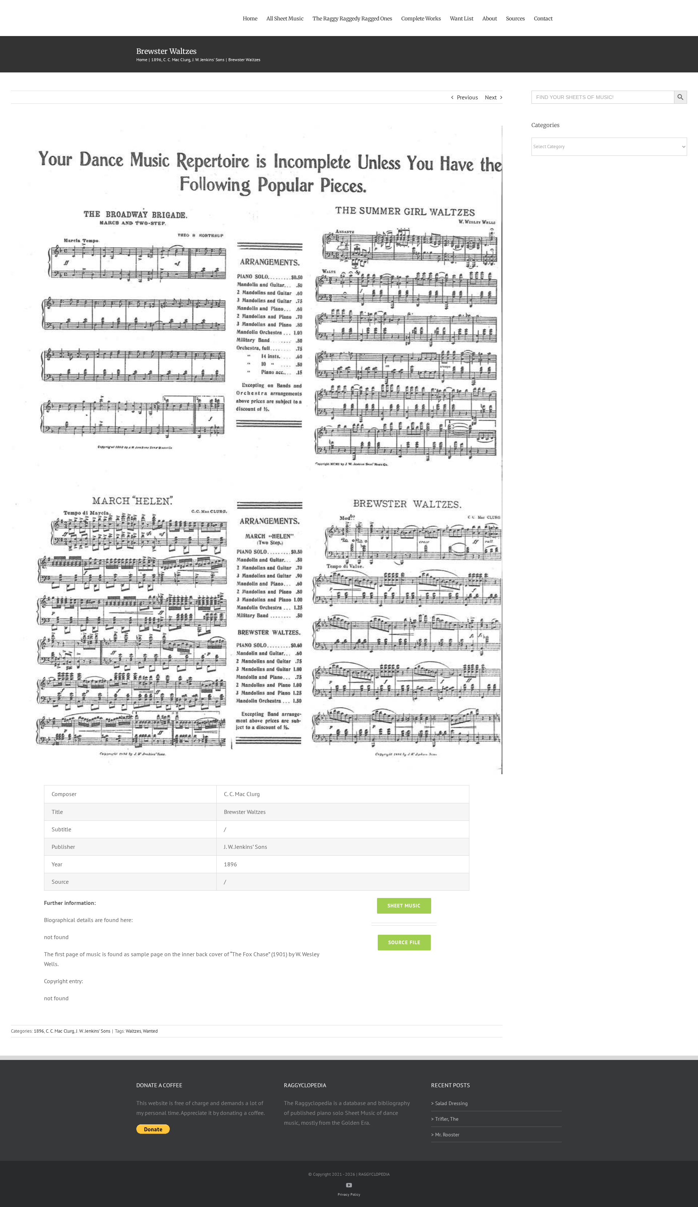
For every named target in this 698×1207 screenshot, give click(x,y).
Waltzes (133, 1031)
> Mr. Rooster (445, 1134)
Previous (467, 97)
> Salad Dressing (449, 1103)
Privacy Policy (349, 1194)
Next (491, 97)
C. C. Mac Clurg (60, 1031)
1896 (39, 1031)
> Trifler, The (444, 1119)
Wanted (150, 1031)
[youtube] (349, 1185)
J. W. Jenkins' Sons (93, 1031)
